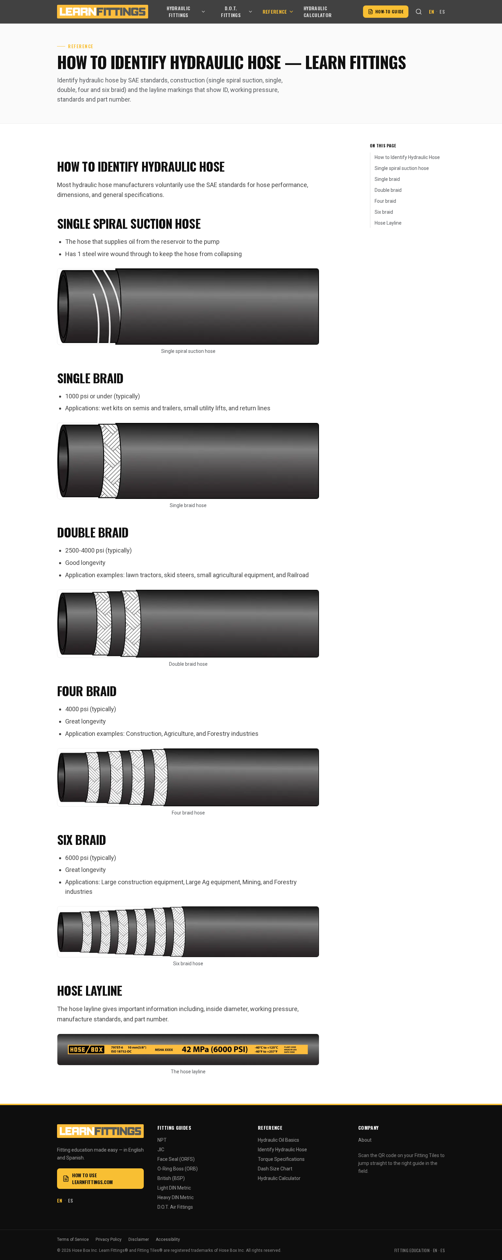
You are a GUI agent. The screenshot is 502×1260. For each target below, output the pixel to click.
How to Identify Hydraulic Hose (407, 157)
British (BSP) (171, 1178)
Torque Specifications (281, 1159)
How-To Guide (389, 11)
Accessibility (168, 1239)
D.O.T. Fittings (231, 11)
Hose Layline (388, 223)
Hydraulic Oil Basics (278, 1140)
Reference (275, 11)
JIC (160, 1149)
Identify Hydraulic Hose (282, 1149)
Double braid (388, 190)
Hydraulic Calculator (318, 11)
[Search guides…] (419, 11)
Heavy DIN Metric (175, 1197)
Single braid (387, 179)
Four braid (385, 201)
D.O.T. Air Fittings (175, 1207)
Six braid (384, 212)
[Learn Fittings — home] (102, 11)
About (365, 1140)
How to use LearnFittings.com (92, 1178)
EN (431, 11)
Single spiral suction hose (402, 168)
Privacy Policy (109, 1239)
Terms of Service (73, 1239)
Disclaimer (138, 1239)
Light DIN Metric (174, 1188)
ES (442, 11)
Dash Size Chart (275, 1168)
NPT (162, 1140)
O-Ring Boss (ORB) (177, 1168)
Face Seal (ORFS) (176, 1159)
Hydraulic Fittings (178, 11)
